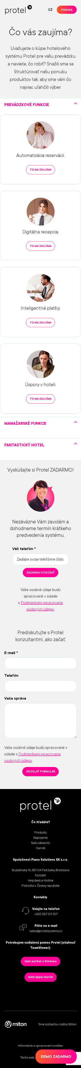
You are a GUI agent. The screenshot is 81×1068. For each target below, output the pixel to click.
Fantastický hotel (24, 445)
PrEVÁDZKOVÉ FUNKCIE (26, 105)
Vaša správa (15, 698)
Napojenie (40, 837)
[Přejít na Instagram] (37, 995)
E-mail (11, 653)
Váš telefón (24, 549)
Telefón (11, 675)
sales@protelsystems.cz (45, 931)
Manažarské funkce (25, 423)
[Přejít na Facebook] (51, 995)
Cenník (40, 848)
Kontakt (40, 875)
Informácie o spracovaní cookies (40, 1045)
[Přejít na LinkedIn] (22, 995)
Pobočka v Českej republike (40, 885)
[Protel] (18, 9)
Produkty (40, 832)
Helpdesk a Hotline (40, 880)
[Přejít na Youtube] (66, 995)
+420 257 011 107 (45, 914)
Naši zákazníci (40, 843)
